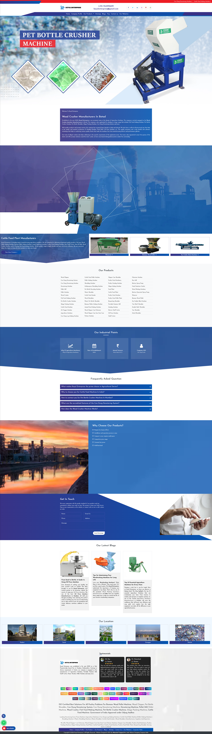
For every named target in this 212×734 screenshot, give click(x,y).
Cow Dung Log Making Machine (70, 316)
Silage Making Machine (114, 286)
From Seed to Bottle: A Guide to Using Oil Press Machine (73, 581)
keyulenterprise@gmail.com (106, 9)
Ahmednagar (72, 693)
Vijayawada (123, 698)
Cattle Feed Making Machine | (202, 1)
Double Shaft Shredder (189, 255)
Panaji (81, 688)
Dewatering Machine (66, 286)
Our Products (88, 14)
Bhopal (106, 642)
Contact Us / (119, 729)
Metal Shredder (136, 313)
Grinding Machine (113, 307)
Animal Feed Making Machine (93, 307)
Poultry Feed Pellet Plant (115, 298)
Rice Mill (134, 280)
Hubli (130, 698)
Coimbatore (134, 693)
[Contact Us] (4, 717)
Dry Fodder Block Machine (108, 255)
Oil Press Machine (113, 313)
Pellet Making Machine (91, 280)
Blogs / (106, 729)
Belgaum (136, 698)
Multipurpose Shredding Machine (94, 286)
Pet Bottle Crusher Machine (68, 301)
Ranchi (64, 642)
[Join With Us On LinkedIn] (137, 7)
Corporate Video (137, 729)
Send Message (98, 533)
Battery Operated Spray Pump (140, 292)
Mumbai (88, 693)
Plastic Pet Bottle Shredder (92, 301)
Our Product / (89, 729)
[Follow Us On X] (132, 7)
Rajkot (107, 688)
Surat (112, 688)
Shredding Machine (90, 283)
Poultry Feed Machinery (114, 280)
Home (68, 14)
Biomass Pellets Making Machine (93, 304)
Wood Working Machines (139, 289)
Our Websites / (128, 729)
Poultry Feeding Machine (115, 283)
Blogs (104, 14)
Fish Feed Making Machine (68, 298)
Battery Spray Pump (137, 283)
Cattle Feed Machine (66, 307)
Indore (148, 642)
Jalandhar (112, 693)
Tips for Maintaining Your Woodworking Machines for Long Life (105, 578)
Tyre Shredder (136, 310)
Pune (100, 693)
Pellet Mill (63, 289)
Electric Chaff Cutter (114, 310)
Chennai (126, 693)
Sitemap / (111, 729)
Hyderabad (142, 693)
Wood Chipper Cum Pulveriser (93, 310)
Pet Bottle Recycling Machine (93, 289)
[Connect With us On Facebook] (128, 7)
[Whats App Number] (4, 723)
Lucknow (82, 698)
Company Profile (76, 14)
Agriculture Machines (66, 313)
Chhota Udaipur (98, 688)
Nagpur (94, 693)
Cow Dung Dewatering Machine (69, 283)
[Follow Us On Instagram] (141, 7)
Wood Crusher (65, 295)
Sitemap (98, 14)
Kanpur (75, 698)
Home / (72, 729)
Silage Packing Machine (67, 304)
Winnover (134, 295)
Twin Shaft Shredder (148, 255)
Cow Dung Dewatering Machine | (183, 1)
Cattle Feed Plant (113, 292)
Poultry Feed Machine (114, 295)
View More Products (11, 252)
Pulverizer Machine (137, 277)
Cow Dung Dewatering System (69, 280)
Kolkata (95, 698)
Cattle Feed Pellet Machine (92, 277)
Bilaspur (69, 688)
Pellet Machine (65, 292)
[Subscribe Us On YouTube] (146, 7)
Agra (149, 693)
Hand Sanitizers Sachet (138, 286)
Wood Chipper (65, 277)
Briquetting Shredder (114, 301)
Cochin (106, 698)
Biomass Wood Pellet (138, 298)
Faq (108, 14)
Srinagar (22, 642)
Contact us (114, 14)
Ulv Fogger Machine (66, 310)
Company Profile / (80, 729)
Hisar (117, 688)
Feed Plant (111, 289)
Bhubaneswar (114, 698)
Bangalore (64, 693)
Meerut (88, 698)
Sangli (105, 693)
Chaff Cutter (111, 316)
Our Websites (123, 14)
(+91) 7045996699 (106, 6)
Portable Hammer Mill (114, 304)
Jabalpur (190, 642)
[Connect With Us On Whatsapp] (150, 7)
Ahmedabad (88, 688)
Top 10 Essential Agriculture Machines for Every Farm (134, 584)
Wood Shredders (89, 298)
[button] (16, 60)
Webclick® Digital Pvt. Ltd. (121, 732)
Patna (63, 688)
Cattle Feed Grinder (90, 295)
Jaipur (101, 698)
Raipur (75, 688)
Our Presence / (99, 729)
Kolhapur (80, 693)
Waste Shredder (89, 292)
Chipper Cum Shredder (114, 277)
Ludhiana (119, 693)
